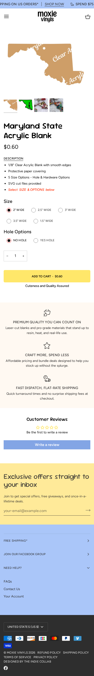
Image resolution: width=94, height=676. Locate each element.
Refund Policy (49, 652)
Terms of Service (17, 657)
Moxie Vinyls (17, 652)
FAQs (8, 581)
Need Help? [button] (13, 568)
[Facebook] (6, 668)
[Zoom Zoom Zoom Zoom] (47, 65)
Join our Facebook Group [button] (25, 554)
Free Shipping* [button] (15, 540)
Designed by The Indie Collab (27, 661)
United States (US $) (23, 626)
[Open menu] (10, 16)
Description (13, 158)
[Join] (86, 510)
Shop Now (50, 4)
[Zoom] (12, 89)
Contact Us (12, 589)
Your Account (14, 596)
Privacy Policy (45, 657)
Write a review (47, 445)
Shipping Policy (76, 652)
